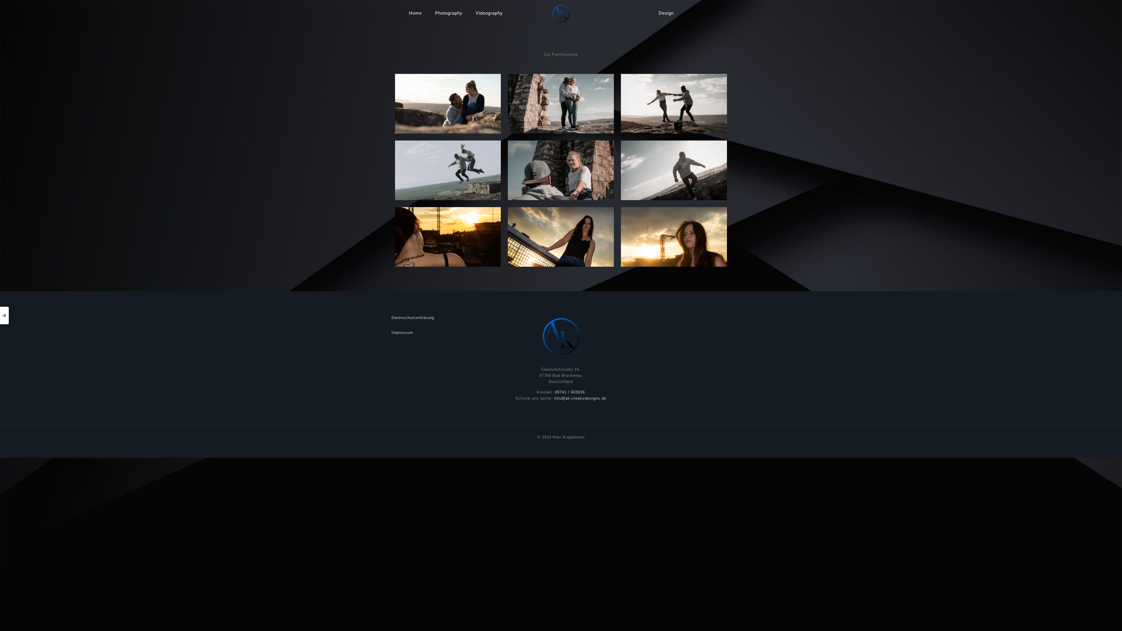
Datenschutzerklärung (413, 318)
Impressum (402, 332)
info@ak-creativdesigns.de (580, 398)
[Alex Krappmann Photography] (561, 13)
